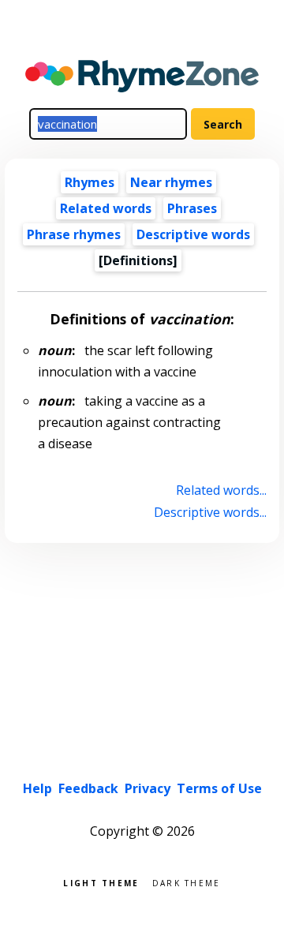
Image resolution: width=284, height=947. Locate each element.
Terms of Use (219, 788)
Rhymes (89, 182)
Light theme (101, 881)
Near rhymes (171, 182)
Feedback (88, 788)
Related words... (221, 490)
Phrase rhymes (74, 234)
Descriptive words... (210, 512)
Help (37, 788)
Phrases (192, 208)
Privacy (147, 788)
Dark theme (186, 881)
